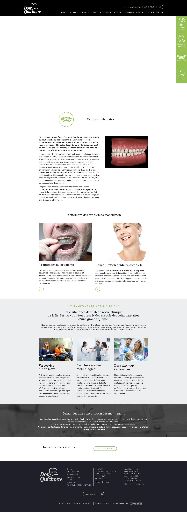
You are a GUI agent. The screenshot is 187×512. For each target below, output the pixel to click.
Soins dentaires (89, 12)
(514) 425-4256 (100, 478)
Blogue (139, 12)
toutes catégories (105, 448)
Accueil (64, 12)
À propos (74, 12)
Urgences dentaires (124, 12)
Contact (150, 12)
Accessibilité (106, 12)
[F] (98, 494)
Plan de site (72, 482)
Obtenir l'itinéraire (102, 482)
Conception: (111, 503)
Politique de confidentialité (79, 485)
